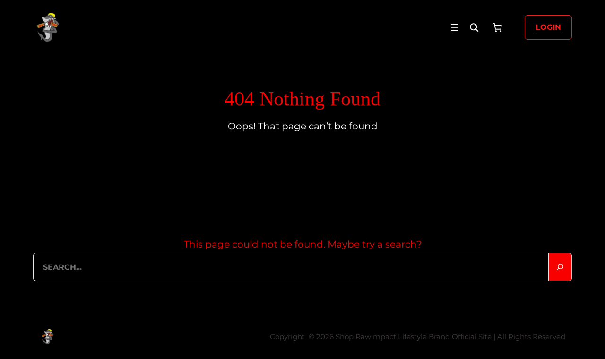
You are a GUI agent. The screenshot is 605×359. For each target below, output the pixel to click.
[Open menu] (454, 27)
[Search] (474, 27)
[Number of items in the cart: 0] (497, 27)
